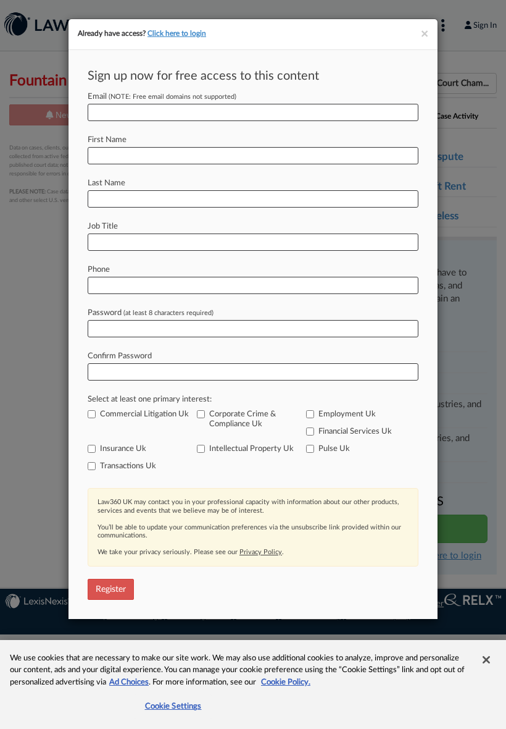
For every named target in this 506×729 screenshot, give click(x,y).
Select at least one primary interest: (150, 399)
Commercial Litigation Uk (144, 414)
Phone (99, 270)
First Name (107, 140)
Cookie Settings (173, 706)
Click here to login (176, 33)
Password (151, 313)
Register (111, 589)
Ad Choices (129, 682)
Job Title (103, 226)
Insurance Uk (123, 449)
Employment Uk (347, 414)
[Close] (486, 659)
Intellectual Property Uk (251, 449)
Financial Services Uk (355, 432)
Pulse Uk (334, 449)
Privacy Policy (260, 552)
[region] (253, 684)
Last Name (106, 183)
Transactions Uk (128, 466)
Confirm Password (120, 356)
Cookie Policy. (285, 682)
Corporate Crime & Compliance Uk (242, 419)
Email (162, 97)
